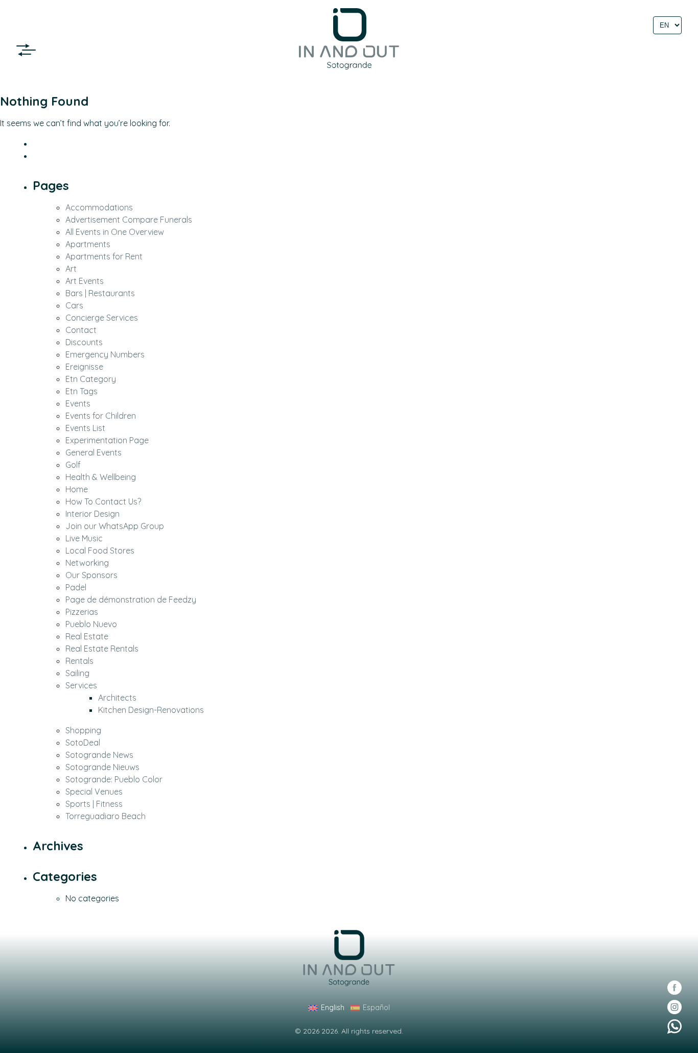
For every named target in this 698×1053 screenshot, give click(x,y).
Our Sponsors (91, 575)
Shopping (83, 730)
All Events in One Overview (114, 232)
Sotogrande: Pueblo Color (113, 779)
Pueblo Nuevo (91, 624)
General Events (93, 452)
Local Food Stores (99, 550)
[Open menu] (29, 50)
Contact (81, 330)
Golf (73, 465)
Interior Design (92, 514)
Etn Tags (81, 391)
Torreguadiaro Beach (105, 816)
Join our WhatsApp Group (114, 526)
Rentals (79, 661)
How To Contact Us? (103, 501)
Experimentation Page (107, 440)
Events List (85, 428)
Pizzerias (81, 612)
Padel (75, 587)
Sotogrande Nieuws (102, 767)
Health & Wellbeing (100, 477)
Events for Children (100, 416)
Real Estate (86, 636)
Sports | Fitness (94, 804)
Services (81, 685)
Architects (117, 697)
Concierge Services (101, 318)
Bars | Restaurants (100, 293)
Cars (74, 305)
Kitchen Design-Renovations (151, 710)
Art (71, 269)
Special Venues (94, 791)
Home (76, 489)
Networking (87, 563)
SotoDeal (82, 742)
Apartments (87, 244)
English (332, 1007)
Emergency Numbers (105, 354)
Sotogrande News (99, 755)
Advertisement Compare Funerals (128, 219)
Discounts (84, 342)
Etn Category (90, 379)
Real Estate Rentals (101, 648)
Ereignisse (84, 367)
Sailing (77, 673)
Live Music (84, 538)
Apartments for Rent (104, 256)
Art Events (84, 281)
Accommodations (99, 207)
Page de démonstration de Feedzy (130, 599)
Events (77, 403)
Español (376, 1007)
